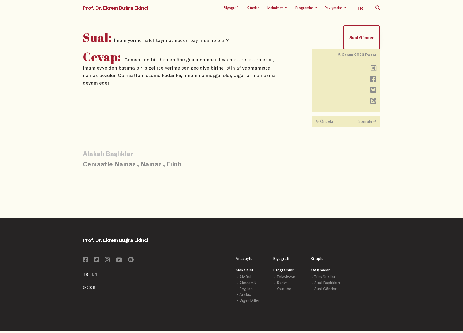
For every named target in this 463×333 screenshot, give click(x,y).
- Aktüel (244, 277)
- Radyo (281, 283)
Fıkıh (173, 164)
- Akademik (247, 283)
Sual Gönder (361, 37)
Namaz (151, 164)
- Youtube (282, 288)
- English (245, 288)
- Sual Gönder (324, 288)
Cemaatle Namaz (109, 164)
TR (85, 274)
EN (94, 274)
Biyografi (230, 7)
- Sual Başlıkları (326, 283)
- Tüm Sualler (323, 277)
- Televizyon (284, 277)
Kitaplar (253, 7)
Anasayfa (244, 258)
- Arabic (244, 294)
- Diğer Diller (248, 300)
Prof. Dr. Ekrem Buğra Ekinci (115, 8)
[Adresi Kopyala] (373, 69)
